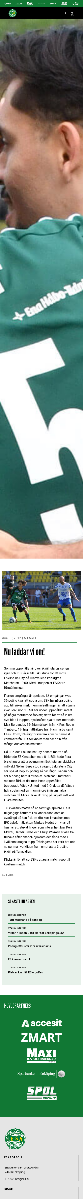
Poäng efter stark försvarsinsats (29, 946)
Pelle (9, 875)
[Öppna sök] (66, 13)
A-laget (30, 638)
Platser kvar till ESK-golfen (25, 972)
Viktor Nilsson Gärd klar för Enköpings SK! (36, 932)
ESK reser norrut (19, 959)
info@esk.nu (22, 1179)
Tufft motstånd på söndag (25, 919)
